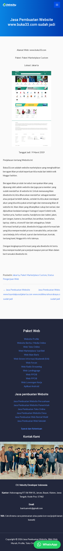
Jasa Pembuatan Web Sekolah (31, 421)
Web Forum (31, 362)
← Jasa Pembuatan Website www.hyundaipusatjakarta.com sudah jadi (17, 290)
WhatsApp (50, 543)
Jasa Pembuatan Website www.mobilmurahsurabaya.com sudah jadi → (47, 290)
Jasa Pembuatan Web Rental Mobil (31, 417)
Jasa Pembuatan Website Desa (31, 413)
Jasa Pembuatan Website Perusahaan (31, 401)
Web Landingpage (31, 370)
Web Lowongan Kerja (31, 382)
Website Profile (31, 339)
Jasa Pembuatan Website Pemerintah (31, 405)
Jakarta (16, 275)
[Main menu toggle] (57, 5)
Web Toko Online (31, 347)
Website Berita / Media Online (31, 343)
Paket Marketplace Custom (34, 275)
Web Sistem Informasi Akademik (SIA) (31, 359)
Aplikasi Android (31, 386)
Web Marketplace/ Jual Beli (32, 351)
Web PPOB (31, 378)
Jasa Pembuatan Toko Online (31, 409)
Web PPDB (31, 374)
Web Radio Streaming (31, 366)
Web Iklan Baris (31, 354)
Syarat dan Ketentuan (31, 428)
